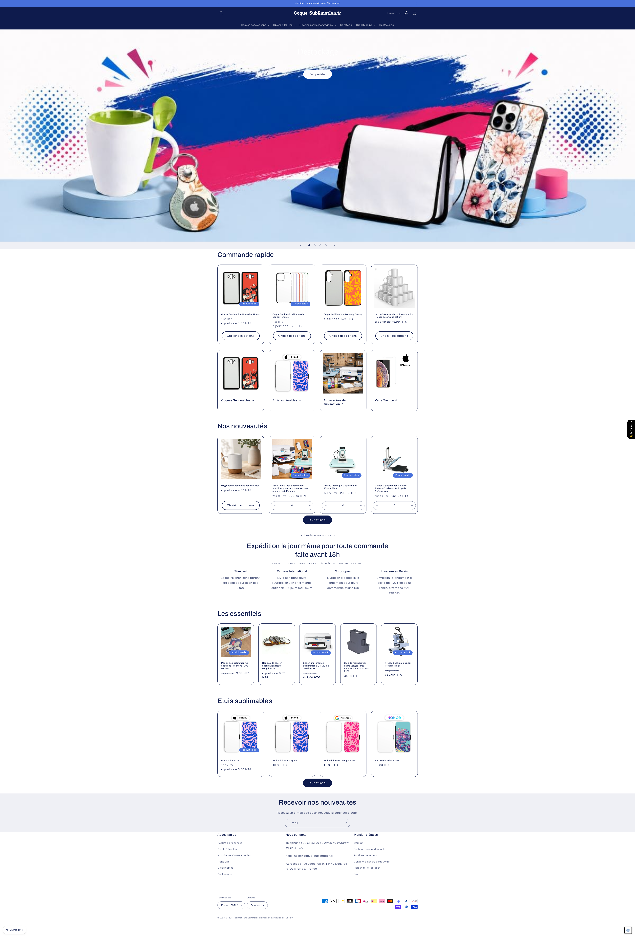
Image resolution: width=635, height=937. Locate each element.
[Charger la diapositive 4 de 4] (325, 245)
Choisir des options (240, 335)
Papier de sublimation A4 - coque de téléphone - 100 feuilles (235, 666)
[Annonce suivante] (416, 3)
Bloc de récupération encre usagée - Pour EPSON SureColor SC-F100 (356, 667)
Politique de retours (365, 855)
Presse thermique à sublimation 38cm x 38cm (340, 487)
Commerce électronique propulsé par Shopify (270, 918)
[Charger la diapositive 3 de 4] (320, 245)
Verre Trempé (384, 400)
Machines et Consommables (234, 855)
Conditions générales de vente (371, 861)
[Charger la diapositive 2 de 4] (315, 245)
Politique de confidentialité (369, 849)
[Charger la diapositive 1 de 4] (309, 245)
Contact (358, 842)
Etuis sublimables (285, 400)
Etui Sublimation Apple (285, 760)
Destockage (224, 874)
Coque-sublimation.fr (236, 918)
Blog (356, 874)
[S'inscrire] (346, 823)
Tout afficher (317, 519)
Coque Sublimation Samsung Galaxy (343, 314)
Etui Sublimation (230, 760)
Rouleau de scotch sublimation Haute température (272, 666)
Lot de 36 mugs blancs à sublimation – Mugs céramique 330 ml (394, 315)
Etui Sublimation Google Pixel (339, 760)
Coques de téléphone (229, 842)
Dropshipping (225, 867)
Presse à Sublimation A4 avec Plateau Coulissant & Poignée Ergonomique (391, 489)
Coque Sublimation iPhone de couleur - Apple (288, 315)
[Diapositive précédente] (300, 245)
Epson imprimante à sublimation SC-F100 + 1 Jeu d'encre (316, 666)
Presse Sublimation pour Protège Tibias (398, 664)
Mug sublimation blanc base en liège (240, 486)
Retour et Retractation (367, 867)
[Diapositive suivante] (334, 245)
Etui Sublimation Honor (387, 760)
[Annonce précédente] (218, 3)
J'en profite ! (317, 74)
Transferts (223, 861)
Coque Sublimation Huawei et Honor (240, 314)
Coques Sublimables (235, 400)
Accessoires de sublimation (335, 402)
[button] (221, 13)
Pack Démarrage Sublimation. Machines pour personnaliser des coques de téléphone (290, 489)
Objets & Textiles (227, 849)
